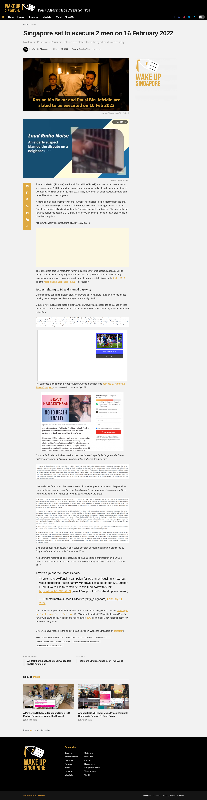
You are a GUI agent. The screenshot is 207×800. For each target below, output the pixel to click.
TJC (89, 618)
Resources (89, 764)
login (32, 730)
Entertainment (71, 756)
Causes (33, 24)
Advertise (147, 796)
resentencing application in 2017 (60, 282)
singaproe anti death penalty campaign (53, 641)
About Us (69, 17)
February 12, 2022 (60, 49)
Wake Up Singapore (40, 49)
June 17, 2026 (86, 720)
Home (11, 17)
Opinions (88, 753)
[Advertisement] (82, 247)
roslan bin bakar (102, 637)
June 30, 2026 (31, 720)
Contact (180, 796)
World (59, 17)
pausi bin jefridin (85, 637)
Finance (68, 764)
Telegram (118, 631)
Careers (157, 796)
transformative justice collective (86, 641)
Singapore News (92, 767)
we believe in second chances (49, 646)
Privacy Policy (169, 796)
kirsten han (70, 637)
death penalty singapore (53, 637)
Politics (20, 17)
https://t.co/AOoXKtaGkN (55, 591)
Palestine (88, 756)
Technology (90, 771)
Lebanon (68, 771)
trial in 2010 (119, 278)
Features (33, 17)
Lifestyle (47, 17)
